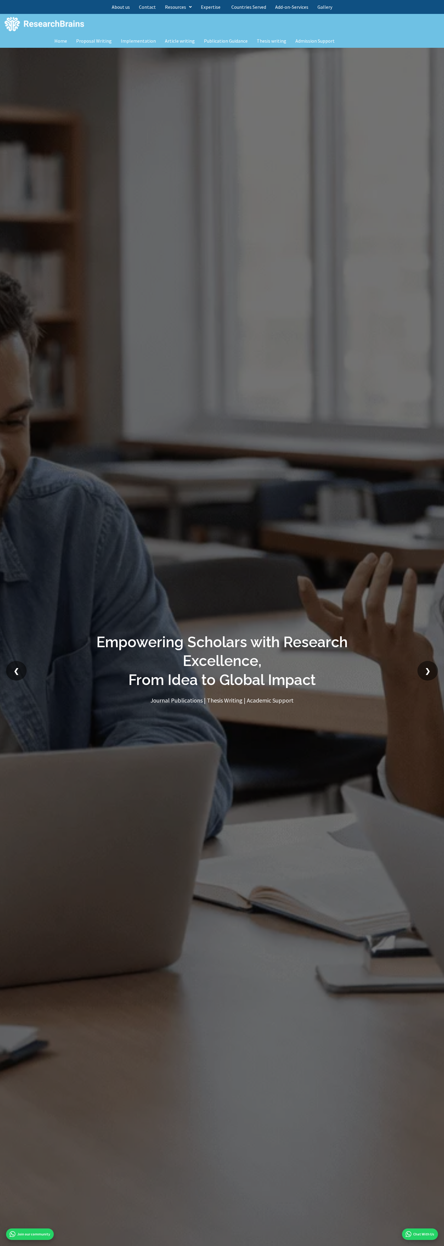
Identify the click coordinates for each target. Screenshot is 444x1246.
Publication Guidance (226, 41)
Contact (147, 7)
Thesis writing (271, 41)
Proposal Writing (94, 41)
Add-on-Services (291, 7)
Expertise (211, 7)
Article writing (180, 41)
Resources (175, 7)
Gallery (324, 7)
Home (60, 41)
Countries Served (248, 7)
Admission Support (315, 41)
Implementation (138, 41)
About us (121, 7)
